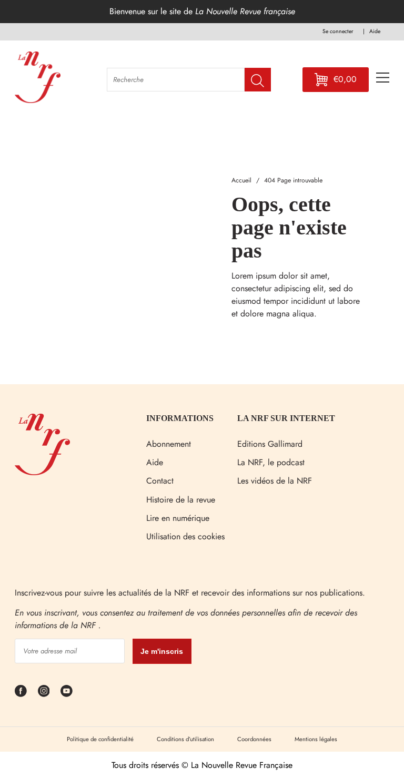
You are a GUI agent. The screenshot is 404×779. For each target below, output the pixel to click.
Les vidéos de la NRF (274, 481)
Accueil (241, 180)
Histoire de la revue (180, 500)
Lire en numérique (177, 518)
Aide (154, 462)
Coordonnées (254, 739)
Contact (160, 481)
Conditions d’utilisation (185, 739)
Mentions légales (316, 739)
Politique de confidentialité (100, 739)
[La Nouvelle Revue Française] (42, 472)
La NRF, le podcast (271, 462)
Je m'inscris (161, 651)
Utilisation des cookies (185, 536)
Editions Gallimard (269, 444)
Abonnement (168, 444)
